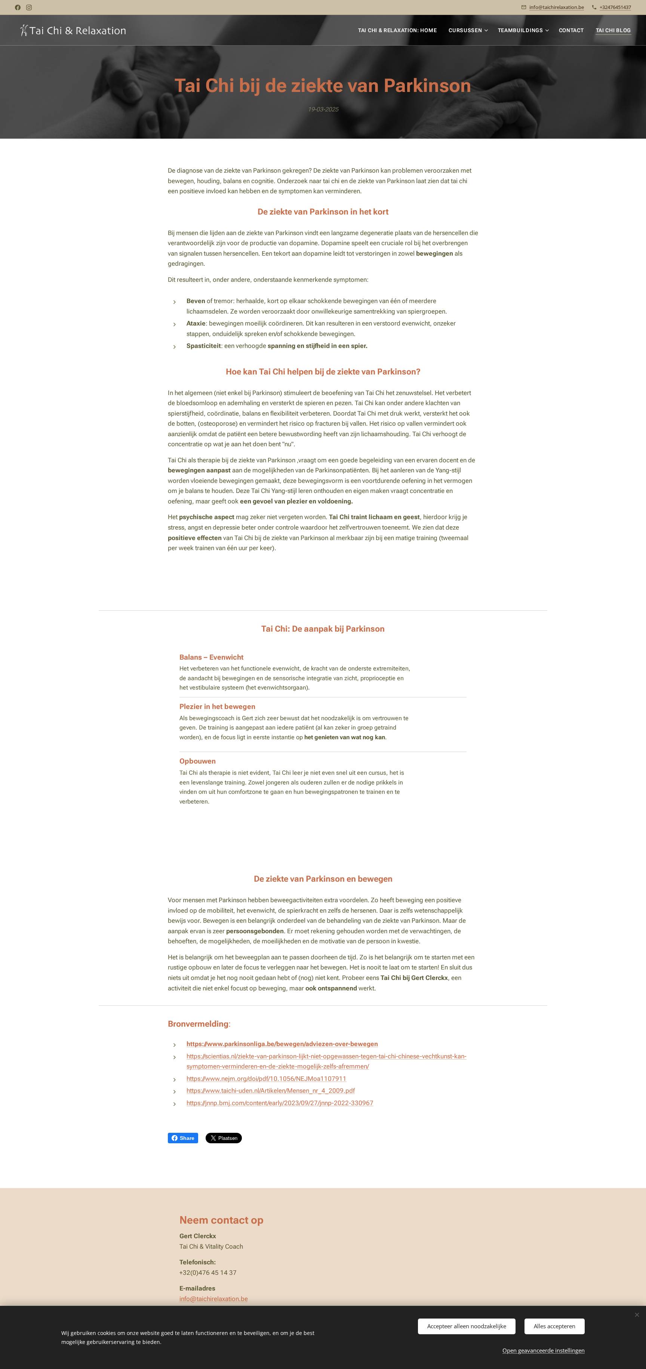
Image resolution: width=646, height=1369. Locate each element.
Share (187, 1138)
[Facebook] (17, 7)
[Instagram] (29, 7)
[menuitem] (399, 30)
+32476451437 (615, 7)
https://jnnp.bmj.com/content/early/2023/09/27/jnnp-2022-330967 (280, 1103)
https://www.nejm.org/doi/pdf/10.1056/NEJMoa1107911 (267, 1078)
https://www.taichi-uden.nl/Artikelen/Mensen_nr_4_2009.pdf (271, 1090)
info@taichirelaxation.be (556, 7)
